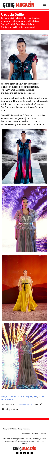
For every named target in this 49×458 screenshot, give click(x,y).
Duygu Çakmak (9, 396)
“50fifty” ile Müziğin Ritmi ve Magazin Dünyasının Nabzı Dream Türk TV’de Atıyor (25, 441)
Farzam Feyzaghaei (27, 396)
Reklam (35, 433)
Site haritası (8, 438)
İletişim (43, 433)
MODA (29, 404)
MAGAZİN (22, 404)
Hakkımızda (25, 433)
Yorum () (38, 404)
